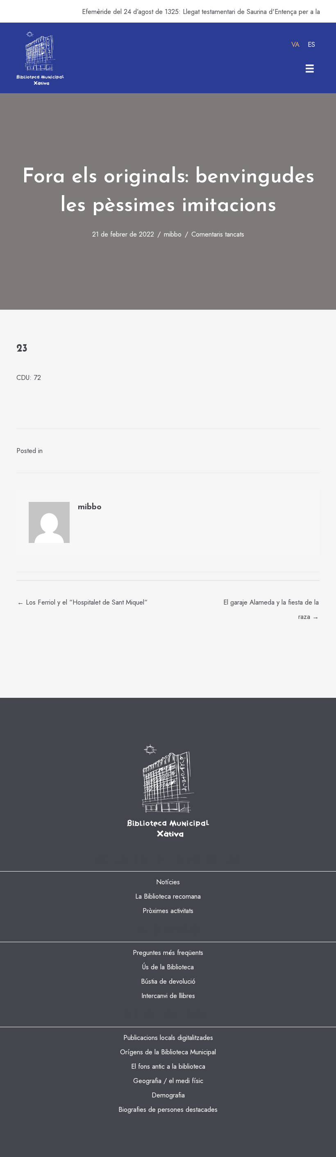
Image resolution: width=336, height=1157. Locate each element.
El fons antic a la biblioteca (168, 1066)
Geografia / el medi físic (168, 1081)
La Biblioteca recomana (168, 896)
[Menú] (310, 68)
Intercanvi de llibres (168, 996)
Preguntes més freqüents (168, 952)
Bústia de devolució (168, 981)
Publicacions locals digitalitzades (168, 1037)
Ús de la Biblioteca (168, 967)
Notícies (168, 882)
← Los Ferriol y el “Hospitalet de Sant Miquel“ (82, 602)
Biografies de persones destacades (168, 1109)
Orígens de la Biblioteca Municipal (168, 1052)
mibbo (173, 234)
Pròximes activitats (168, 910)
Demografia (168, 1095)
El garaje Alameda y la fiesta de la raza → (271, 604)
